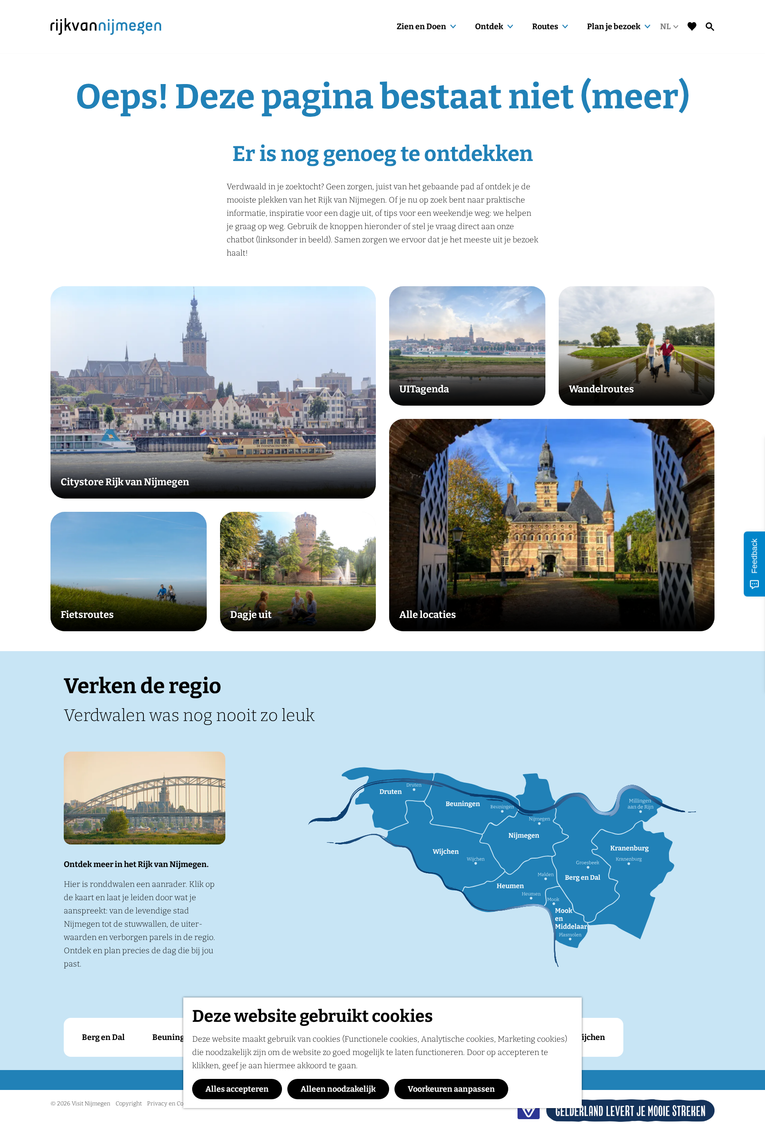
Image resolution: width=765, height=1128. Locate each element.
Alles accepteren (237, 1089)
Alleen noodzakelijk (338, 1089)
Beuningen (173, 1037)
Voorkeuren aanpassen (451, 1089)
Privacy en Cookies (172, 1103)
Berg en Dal (103, 1037)
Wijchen (589, 1037)
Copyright (129, 1103)
